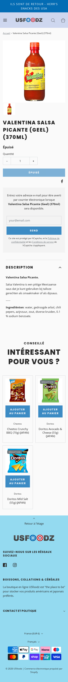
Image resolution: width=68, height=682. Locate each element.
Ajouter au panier (17, 411)
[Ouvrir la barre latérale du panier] (63, 20)
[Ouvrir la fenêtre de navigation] (5, 20)
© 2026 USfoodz (14, 668)
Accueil (6, 33)
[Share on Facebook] (61, 181)
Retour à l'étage (34, 523)
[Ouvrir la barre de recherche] (53, 20)
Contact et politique (19, 611)
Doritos (50, 423)
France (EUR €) (32, 633)
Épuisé (34, 172)
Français (32, 641)
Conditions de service (43, 241)
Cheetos (17, 423)
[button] (9, 109)
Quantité (8, 154)
